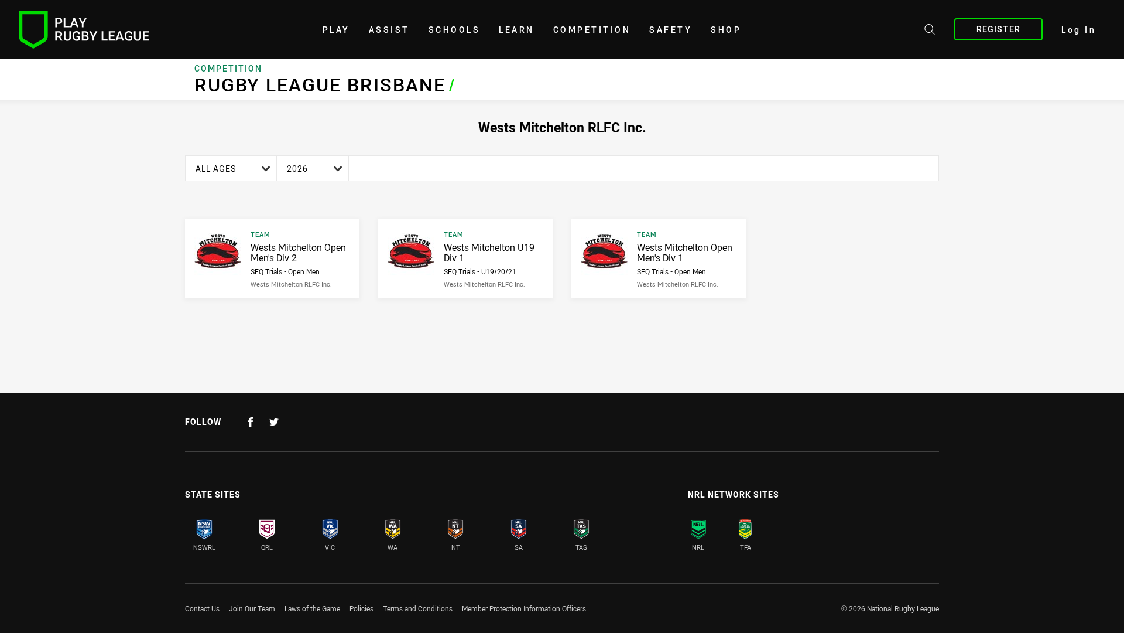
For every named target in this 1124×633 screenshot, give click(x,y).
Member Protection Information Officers (524, 608)
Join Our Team (252, 608)
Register (998, 29)
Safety (670, 29)
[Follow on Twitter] (274, 422)
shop (726, 29)
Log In (1078, 29)
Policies (361, 608)
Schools (455, 29)
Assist (389, 29)
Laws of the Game (312, 608)
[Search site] (929, 31)
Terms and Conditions (418, 608)
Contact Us (202, 608)
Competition (592, 29)
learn (516, 29)
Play (336, 29)
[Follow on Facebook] (250, 422)
